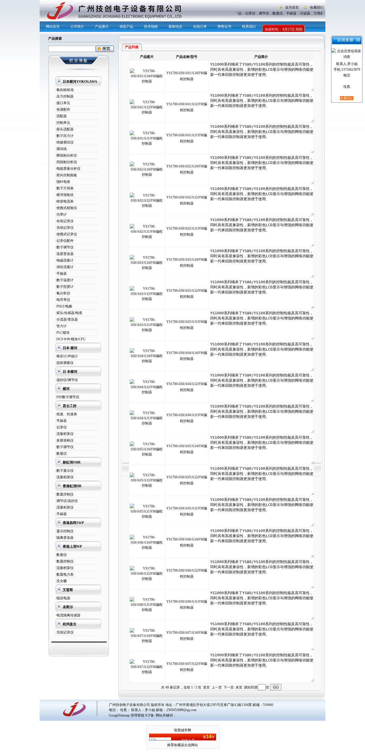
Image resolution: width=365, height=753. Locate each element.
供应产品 (126, 27)
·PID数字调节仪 (67, 397)
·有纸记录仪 (64, 221)
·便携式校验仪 (66, 208)
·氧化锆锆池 (64, 90)
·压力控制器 (64, 96)
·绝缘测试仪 (64, 142)
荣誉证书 (224, 27)
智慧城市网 (182, 730)
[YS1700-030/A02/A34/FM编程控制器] (147, 175)
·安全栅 (61, 581)
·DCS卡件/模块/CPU (70, 339)
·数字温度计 (64, 280)
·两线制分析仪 (66, 155)
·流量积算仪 (64, 434)
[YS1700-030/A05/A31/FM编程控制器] (147, 517)
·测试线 (61, 149)
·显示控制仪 (64, 531)
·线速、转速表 (66, 414)
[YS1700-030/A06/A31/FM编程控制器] (147, 610)
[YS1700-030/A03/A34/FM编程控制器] (147, 268)
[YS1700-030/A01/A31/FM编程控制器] (147, 143)
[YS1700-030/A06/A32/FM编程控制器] (147, 579)
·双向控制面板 (66, 175)
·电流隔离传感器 (67, 615)
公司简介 (77, 27)
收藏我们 (317, 7)
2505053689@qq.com (181, 710)
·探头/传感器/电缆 (68, 313)
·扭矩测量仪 (64, 363)
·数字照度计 (64, 287)
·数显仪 (61, 454)
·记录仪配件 (64, 241)
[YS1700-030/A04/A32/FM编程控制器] (147, 392)
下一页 (229, 687)
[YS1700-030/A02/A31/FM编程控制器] (147, 237)
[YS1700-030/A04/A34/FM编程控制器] (147, 361)
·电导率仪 (62, 300)
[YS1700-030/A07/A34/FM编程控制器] (147, 641)
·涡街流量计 (64, 267)
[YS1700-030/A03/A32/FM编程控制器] (147, 299)
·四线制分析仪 (66, 162)
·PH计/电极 (63, 306)
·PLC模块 (62, 333)
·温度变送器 (64, 254)
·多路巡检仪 (64, 440)
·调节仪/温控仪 (66, 501)
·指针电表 (62, 182)
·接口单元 (62, 103)
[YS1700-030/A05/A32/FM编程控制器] (147, 485)
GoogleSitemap (119, 715)
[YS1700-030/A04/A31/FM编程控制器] (147, 423)
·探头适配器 (64, 129)
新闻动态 (175, 27)
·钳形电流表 (64, 201)
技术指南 (151, 27)
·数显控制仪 (64, 494)
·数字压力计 (64, 136)
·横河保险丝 (64, 195)
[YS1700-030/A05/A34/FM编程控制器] (147, 454)
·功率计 (61, 214)
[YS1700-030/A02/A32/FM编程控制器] (147, 206)
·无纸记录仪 (64, 228)
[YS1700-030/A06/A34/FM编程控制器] (147, 548)
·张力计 (61, 326)
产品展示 (102, 27)
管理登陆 (137, 715)
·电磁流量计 (64, 260)
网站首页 (53, 27)
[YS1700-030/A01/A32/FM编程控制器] (147, 112)
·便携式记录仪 (66, 234)
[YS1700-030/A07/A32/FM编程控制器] (147, 672)
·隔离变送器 (64, 538)
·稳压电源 (62, 598)
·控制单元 (62, 123)
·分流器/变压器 (66, 319)
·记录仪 (61, 427)
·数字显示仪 (64, 471)
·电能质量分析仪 (67, 169)
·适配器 (61, 116)
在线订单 (200, 27)
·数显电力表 (64, 574)
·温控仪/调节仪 (66, 380)
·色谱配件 (62, 110)
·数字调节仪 (64, 247)
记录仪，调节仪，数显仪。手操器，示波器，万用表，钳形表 (293, 13)
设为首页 (292, 7)
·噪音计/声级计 (66, 356)
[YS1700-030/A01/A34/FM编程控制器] (147, 81)
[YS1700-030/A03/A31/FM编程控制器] (147, 330)
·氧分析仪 (62, 293)
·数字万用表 (64, 188)
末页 (239, 687)
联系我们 (249, 27)
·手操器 (61, 274)
